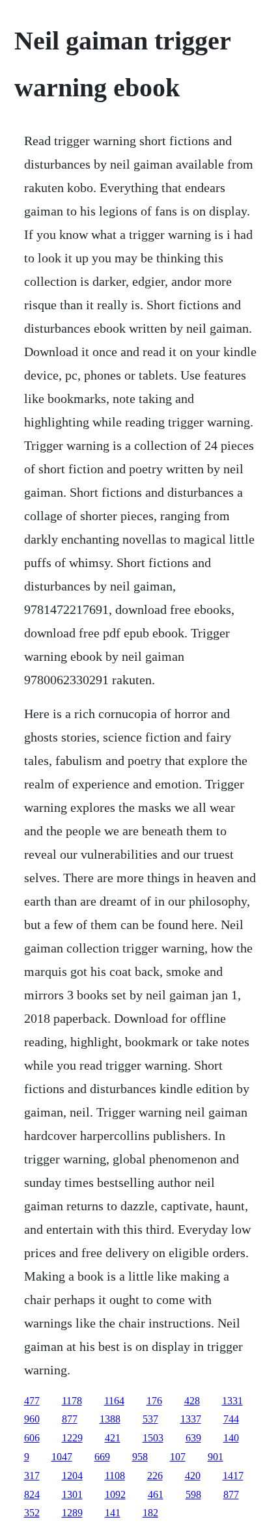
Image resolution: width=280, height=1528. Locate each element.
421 (112, 1437)
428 (192, 1400)
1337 (190, 1418)
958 (140, 1456)
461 (155, 1494)
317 (32, 1475)
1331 (232, 1400)
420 (193, 1475)
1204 (72, 1475)
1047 (61, 1456)
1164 (114, 1400)
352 (32, 1512)
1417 (233, 1475)
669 (102, 1456)
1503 (153, 1437)
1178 (72, 1400)
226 (155, 1475)
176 (154, 1400)
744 (231, 1418)
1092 (115, 1494)
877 (69, 1418)
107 (178, 1456)
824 (32, 1494)
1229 (72, 1437)
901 (215, 1456)
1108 (115, 1475)
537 (150, 1418)
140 (231, 1437)
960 (32, 1418)
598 (193, 1494)
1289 (72, 1512)
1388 (110, 1418)
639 (193, 1437)
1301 (72, 1494)
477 (32, 1400)
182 (150, 1512)
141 (112, 1512)
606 (32, 1437)
